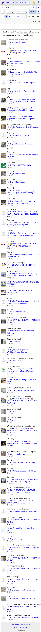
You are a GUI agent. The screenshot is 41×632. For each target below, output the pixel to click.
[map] (18, 16)
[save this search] (38, 7)
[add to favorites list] (8, 42)
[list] (3, 16)
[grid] (10, 16)
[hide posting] (11, 44)
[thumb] (6, 16)
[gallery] (14, 16)
